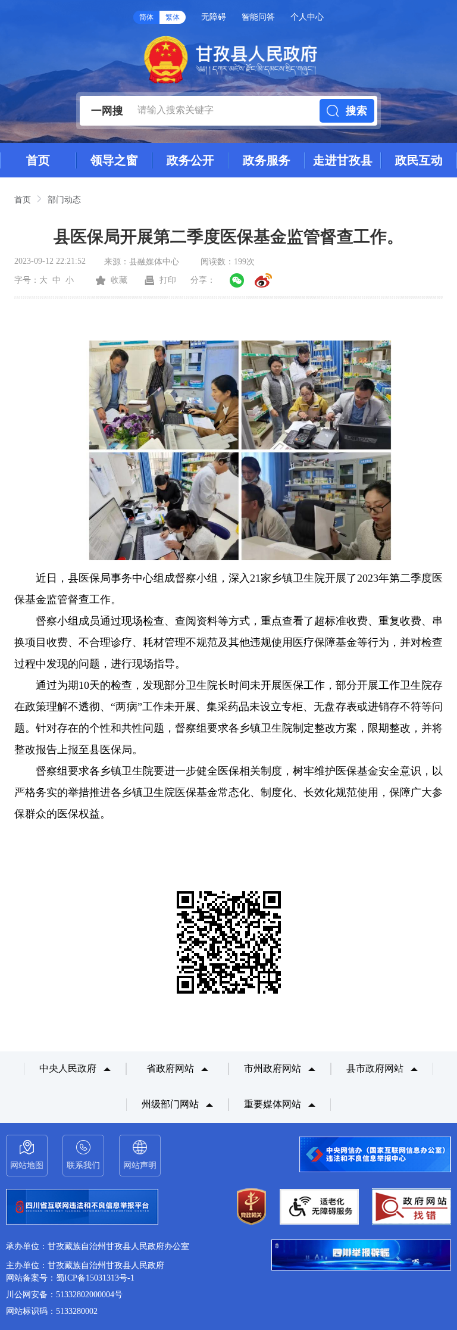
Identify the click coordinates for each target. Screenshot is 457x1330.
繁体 (172, 17)
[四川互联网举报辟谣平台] (361, 1256)
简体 (146, 17)
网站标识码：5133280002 (52, 1311)
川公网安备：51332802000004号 (64, 1294)
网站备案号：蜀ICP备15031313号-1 (70, 1277)
